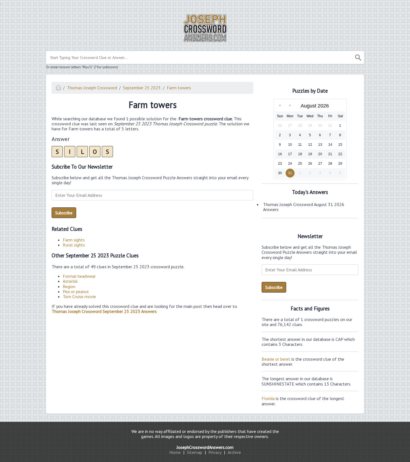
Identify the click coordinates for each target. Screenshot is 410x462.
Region (69, 286)
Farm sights (74, 240)
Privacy (214, 452)
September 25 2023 (142, 87)
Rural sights (74, 245)
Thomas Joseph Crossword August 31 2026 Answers (303, 207)
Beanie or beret (276, 359)
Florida (268, 398)
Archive (234, 452)
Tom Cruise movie (79, 296)
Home (175, 452)
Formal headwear (79, 276)
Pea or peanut (76, 291)
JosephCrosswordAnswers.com (205, 447)
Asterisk (70, 281)
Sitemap (194, 452)
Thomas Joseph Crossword (92, 87)
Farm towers (179, 87)
